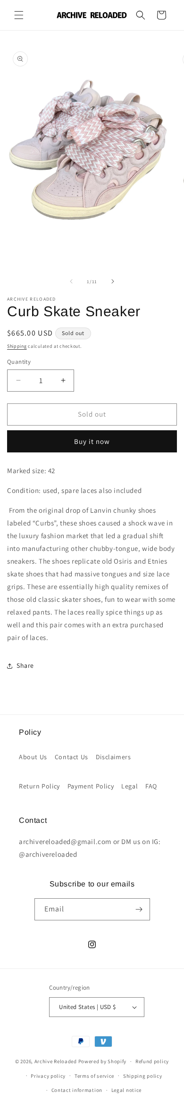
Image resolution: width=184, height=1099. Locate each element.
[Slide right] (112, 281)
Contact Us (71, 757)
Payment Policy (90, 786)
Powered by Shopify (102, 1061)
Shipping (17, 346)
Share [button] (25, 665)
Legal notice (126, 1090)
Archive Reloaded (55, 1061)
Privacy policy (48, 1076)
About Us (33, 757)
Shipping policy (142, 1076)
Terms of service (94, 1076)
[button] (18, 15)
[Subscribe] (139, 909)
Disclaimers (113, 757)
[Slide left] (71, 281)
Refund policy (152, 1061)
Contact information (76, 1090)
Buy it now (92, 441)
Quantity (19, 362)
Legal (129, 786)
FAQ (151, 786)
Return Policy (39, 786)
